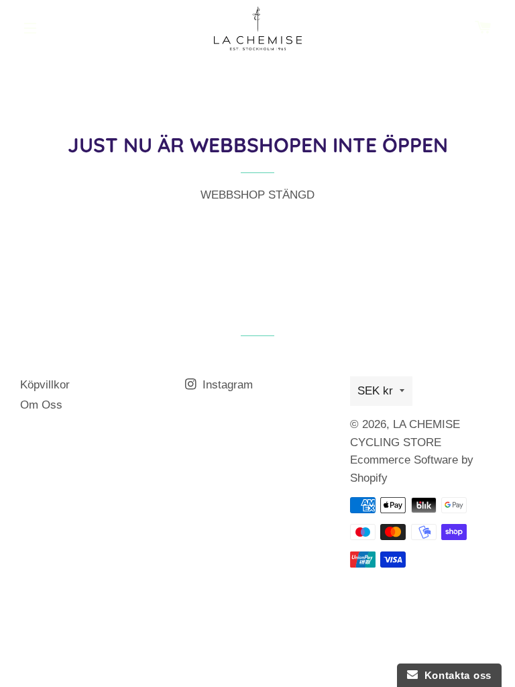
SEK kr (375, 390)
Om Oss (41, 405)
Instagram (226, 384)
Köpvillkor (45, 384)
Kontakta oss (455, 675)
